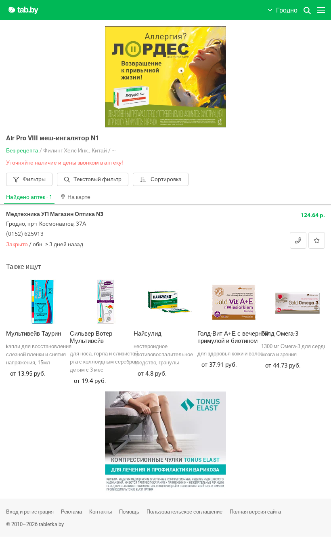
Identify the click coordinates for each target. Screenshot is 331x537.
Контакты (100, 511)
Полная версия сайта (255, 511)
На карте (78, 197)
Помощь (129, 511)
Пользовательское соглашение (184, 511)
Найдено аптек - (29, 197)
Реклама (71, 511)
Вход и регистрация (30, 511)
